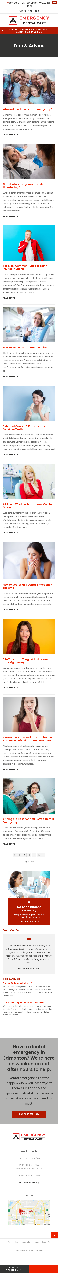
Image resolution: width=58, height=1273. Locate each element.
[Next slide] (56, 31)
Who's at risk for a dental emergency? (27, 109)
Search (36, 1242)
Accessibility (26, 1242)
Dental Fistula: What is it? (17, 983)
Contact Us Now (29, 1114)
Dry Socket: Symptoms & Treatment (24, 1002)
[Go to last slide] (2, 31)
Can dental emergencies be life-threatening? (24, 185)
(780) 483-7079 (30, 11)
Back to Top (46, 1242)
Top (54, 1235)
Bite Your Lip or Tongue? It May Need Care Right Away (26, 660)
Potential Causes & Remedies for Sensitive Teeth (24, 427)
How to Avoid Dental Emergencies (25, 347)
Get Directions (27, 1182)
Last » (41, 855)
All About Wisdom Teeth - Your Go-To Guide (27, 505)
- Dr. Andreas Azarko (29, 969)
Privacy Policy (13, 1242)
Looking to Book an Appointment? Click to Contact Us (29, 31)
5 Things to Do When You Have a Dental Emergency (28, 820)
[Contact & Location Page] (29, 1224)
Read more (9, 134)
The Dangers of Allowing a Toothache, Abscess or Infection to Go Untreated (27, 739)
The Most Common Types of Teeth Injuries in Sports (25, 267)
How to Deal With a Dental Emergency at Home (27, 586)
